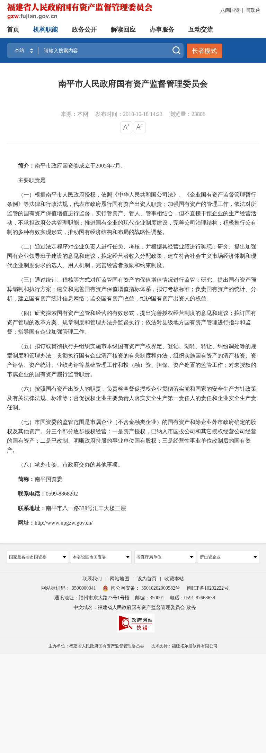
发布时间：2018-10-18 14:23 (128, 114)
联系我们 (92, 578)
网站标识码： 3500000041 (68, 588)
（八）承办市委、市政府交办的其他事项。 (65, 465)
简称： (26, 479)
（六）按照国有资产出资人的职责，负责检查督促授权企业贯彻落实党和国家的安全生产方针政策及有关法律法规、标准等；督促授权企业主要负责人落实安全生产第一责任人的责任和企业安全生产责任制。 (131, 398)
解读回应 (123, 29)
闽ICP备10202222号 (208, 588)
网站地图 (119, 578)
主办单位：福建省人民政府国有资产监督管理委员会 (96, 646)
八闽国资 (230, 10)
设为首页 (147, 578)
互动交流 (200, 29)
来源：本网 (74, 114)
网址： (23, 523)
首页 (13, 29)
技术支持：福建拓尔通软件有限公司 (184, 646)
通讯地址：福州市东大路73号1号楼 (92, 597)
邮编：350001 (149, 597)
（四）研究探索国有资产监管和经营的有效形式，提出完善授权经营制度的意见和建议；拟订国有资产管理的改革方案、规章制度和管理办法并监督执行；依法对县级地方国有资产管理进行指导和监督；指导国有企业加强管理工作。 (131, 322)
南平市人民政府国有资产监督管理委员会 (133, 83)
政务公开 (84, 29)
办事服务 (162, 29)
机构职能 (45, 29)
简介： (26, 166)
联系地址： (29, 508)
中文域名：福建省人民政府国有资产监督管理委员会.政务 (134, 607)
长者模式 (204, 50)
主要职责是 (26, 180)
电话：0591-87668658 (192, 597)
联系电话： (29, 494)
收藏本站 (174, 578)
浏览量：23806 (187, 114)
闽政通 (253, 10)
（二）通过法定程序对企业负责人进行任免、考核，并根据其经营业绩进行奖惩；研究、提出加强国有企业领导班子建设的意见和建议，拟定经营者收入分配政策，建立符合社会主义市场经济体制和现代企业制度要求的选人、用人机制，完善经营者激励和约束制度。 (131, 256)
